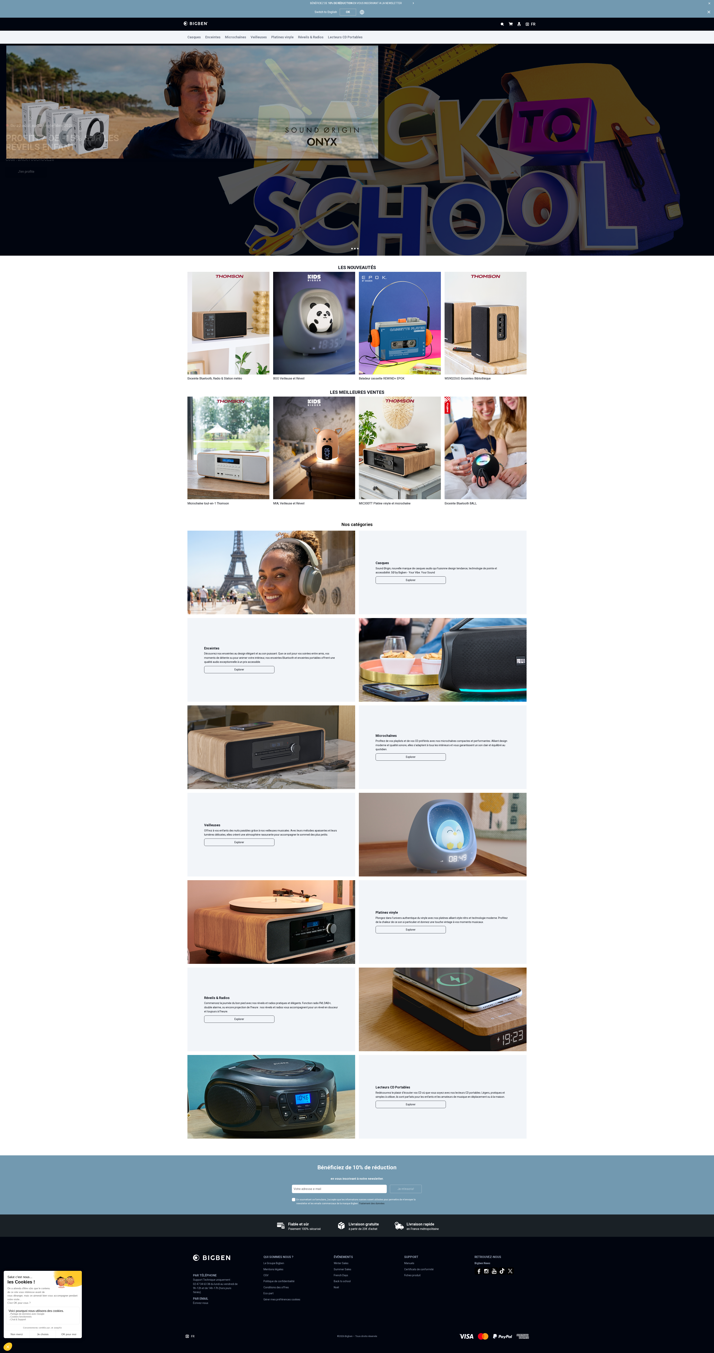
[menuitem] (196, 37)
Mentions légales (273, 1269)
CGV (265, 1275)
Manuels (409, 1263)
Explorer (411, 580)
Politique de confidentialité (279, 1281)
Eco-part (268, 1293)
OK (348, 12)
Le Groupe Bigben (273, 1263)
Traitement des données (372, 1203)
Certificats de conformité (419, 1269)
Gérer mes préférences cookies (281, 1299)
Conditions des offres (276, 1287)
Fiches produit (412, 1275)
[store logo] (196, 23)
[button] (352, 248)
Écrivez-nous (200, 1302)
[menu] (357, 37)
